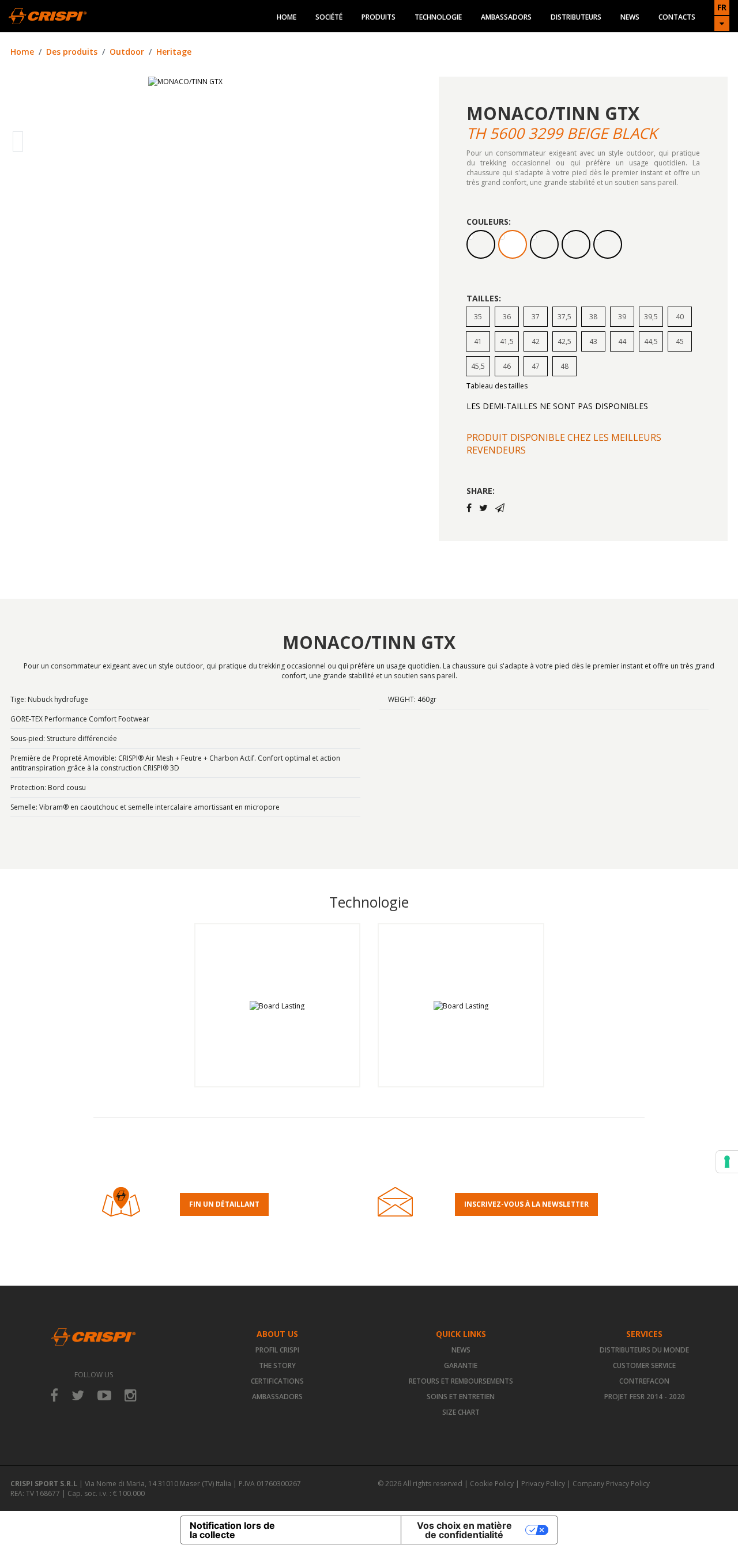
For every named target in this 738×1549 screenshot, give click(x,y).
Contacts (676, 17)
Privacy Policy (543, 1483)
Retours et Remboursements (461, 1381)
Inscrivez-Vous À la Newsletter (526, 1204)
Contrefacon (644, 1381)
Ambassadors (506, 17)
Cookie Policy (492, 1483)
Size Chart (461, 1412)
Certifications (277, 1381)
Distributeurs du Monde (644, 1350)
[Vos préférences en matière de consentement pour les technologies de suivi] (727, 1162)
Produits (379, 17)
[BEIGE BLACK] (512, 244)
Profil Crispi (277, 1350)
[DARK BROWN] (544, 244)
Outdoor (127, 51)
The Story (277, 1365)
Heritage (173, 51)
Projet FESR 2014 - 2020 (644, 1396)
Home (286, 17)
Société (328, 17)
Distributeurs (576, 17)
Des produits (71, 51)
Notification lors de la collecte (232, 1530)
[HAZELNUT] (576, 244)
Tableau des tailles (497, 386)
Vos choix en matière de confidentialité (464, 1530)
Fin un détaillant (224, 1204)
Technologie (438, 17)
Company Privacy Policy (611, 1483)
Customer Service (644, 1365)
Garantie (460, 1365)
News (629, 17)
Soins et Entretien (461, 1396)
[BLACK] (607, 244)
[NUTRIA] (480, 244)
